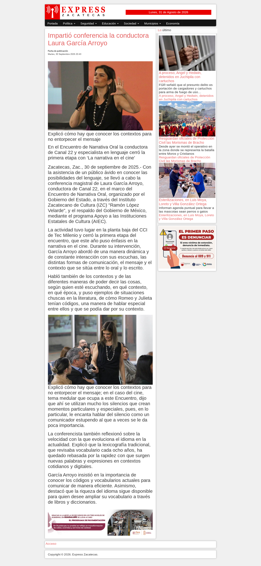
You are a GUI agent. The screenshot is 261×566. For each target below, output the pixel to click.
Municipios (151, 23)
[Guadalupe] (100, 522)
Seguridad (87, 23)
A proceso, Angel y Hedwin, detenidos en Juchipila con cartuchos (186, 97)
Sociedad (130, 23)
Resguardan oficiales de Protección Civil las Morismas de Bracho (184, 159)
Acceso (51, 543)
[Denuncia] (187, 247)
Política (67, 23)
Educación (109, 23)
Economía (172, 23)
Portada (52, 23)
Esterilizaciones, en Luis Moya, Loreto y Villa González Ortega (186, 216)
